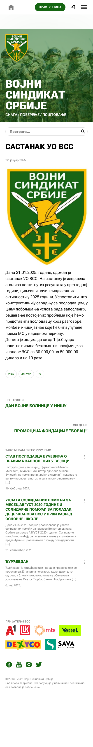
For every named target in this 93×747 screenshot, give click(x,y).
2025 (11, 374)
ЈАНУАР (26, 374)
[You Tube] (19, 665)
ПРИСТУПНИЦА (50, 7)
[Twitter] (38, 665)
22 (40, 374)
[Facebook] (9, 665)
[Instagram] (29, 665)
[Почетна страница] (11, 7)
